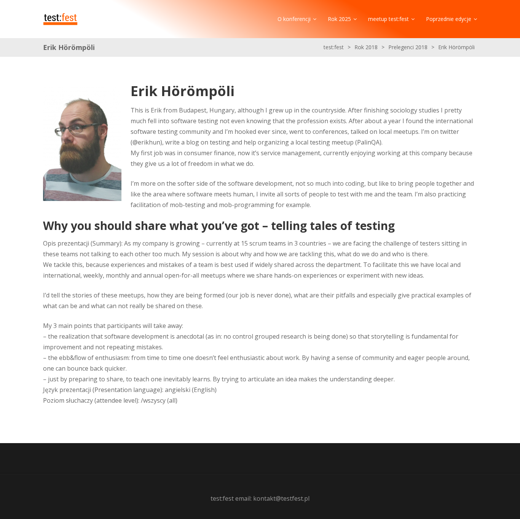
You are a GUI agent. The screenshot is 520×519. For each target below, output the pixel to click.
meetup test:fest (388, 18)
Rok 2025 (339, 18)
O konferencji (294, 18)
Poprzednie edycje (448, 18)
